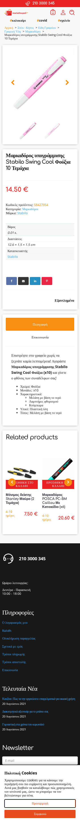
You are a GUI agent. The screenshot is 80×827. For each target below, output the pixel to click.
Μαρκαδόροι (30, 209)
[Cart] (53, 12)
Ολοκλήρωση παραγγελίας (19, 638)
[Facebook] (11, 281)
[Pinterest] (47, 281)
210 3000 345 (32, 558)
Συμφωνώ (40, 814)
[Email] (23, 281)
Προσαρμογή (40, 803)
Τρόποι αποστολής (14, 662)
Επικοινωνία (10, 670)
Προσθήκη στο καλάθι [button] (22, 484)
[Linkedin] (35, 281)
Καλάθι (6, 631)
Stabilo (22, 213)
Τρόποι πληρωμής (13, 654)
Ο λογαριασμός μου (15, 623)
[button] (13, 83)
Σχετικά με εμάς (12, 646)
